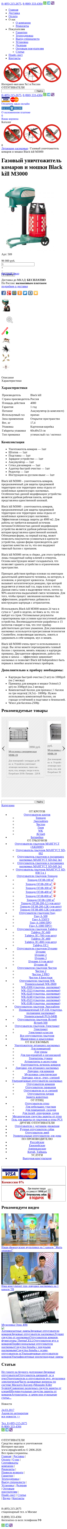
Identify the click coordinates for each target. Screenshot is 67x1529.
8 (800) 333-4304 (33, 3)
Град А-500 (41, 916)
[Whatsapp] (44, 3)
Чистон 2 (40, 971)
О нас (15, 1459)
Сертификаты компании (9, 1464)
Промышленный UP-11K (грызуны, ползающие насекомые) (41, 1011)
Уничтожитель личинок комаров (41, 1064)
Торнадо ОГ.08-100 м (40, 879)
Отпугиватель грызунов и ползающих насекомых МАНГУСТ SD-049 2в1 (40, 865)
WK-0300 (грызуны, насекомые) (40, 987)
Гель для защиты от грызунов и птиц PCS (37, 1119)
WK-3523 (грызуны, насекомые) (40, 990)
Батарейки (37, 837)
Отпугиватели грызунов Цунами (37, 948)
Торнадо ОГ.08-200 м (39, 884)
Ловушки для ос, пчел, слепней (41, 1077)
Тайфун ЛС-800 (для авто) (41, 942)
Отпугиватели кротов (37, 814)
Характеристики (11, 380)
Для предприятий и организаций (41, 1055)
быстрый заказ (10, 273)
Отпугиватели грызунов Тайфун (37, 929)
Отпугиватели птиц (37, 1103)
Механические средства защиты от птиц (37, 1116)
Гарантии (21, 32)
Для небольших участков (41, 1106)
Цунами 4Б (41, 964)
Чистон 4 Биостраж (41, 977)
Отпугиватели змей (37, 1132)
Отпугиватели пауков (41, 1093)
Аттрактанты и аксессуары (40, 1061)
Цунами (41, 951)
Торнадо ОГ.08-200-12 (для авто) (40, 903)
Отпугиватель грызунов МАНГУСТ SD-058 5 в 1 (41, 871)
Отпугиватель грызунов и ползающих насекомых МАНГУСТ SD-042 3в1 (40, 858)
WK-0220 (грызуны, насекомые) (40, 993)
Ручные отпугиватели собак (37, 1129)
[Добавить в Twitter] (25, 293)
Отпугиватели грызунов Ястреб (37, 1019)
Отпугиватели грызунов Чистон (37, 967)
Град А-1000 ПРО (40, 922)
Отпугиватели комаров (41, 1084)
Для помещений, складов (40, 1109)
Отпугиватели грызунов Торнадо (37, 876)
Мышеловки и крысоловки (37, 1038)
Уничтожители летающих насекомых (37, 1045)
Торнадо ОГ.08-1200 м (41, 900)
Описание (7, 377)
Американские (37, 1148)
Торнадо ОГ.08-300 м (39, 888)
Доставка (14, 13)
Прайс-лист (16, 55)
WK (40, 830)
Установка (22, 42)
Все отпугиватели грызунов (37, 1035)
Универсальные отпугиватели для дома (37, 1135)
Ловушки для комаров (40, 1071)
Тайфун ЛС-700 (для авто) (41, 935)
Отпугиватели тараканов (40, 1087)
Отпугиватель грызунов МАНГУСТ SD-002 (41, 852)
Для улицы (40, 1051)
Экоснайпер (40, 821)
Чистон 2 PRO (40, 974)
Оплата (13, 16)
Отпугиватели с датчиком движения (37, 1126)
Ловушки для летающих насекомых (37, 1067)
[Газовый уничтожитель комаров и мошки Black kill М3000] (33, 316)
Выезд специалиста (27, 38)
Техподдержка (24, 35)
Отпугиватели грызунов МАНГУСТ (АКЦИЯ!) (37, 845)
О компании (23, 22)
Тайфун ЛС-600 (40, 932)
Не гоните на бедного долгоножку (22, 1371)
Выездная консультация (37, 1158)
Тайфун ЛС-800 (40, 938)
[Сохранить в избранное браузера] (36, 293)
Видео (6, 1498)
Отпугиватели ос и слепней (41, 1090)
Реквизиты (22, 25)
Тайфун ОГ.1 (41, 945)
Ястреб (40, 834)
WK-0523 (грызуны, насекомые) (40, 1000)
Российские (37, 1142)
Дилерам (21, 45)
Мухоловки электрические (40, 1074)
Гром (41, 827)
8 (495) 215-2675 (11, 3)
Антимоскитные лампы (15, 1330)
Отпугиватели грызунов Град (37, 912)
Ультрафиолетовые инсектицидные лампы (37, 1356)
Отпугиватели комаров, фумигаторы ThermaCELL (29, 1339)
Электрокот (41, 1029)
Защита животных (37, 1096)
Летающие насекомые (14, 148)
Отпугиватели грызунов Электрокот (37, 1025)
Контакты (15, 58)
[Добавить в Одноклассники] (20, 293)
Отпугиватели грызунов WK (37, 980)
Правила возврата (12, 1472)
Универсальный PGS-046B (40, 1016)
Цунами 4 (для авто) (40, 961)
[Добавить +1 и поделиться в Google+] (9, 293)
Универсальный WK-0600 (40, 983)
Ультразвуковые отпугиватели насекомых (37, 1080)
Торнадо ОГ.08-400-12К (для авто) (40, 909)
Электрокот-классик (40, 1032)
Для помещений (41, 1048)
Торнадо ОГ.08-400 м (39, 891)
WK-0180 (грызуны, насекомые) (40, 1003)
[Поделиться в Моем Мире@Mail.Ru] (14, 293)
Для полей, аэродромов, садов (40, 1113)
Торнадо (41, 817)
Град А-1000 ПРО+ (40, 925)
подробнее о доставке (14, 286)
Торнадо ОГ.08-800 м (39, 896)
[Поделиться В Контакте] (30, 293)
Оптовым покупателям (30, 48)
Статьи (20, 51)
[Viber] (52, 3)
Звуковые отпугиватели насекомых (32, 1334)
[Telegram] (48, 3)
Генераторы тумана (41, 1058)
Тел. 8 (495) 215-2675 (14, 1423)
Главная (13, 9)
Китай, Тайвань (37, 1151)
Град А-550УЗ (40, 919)
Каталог (6, 122)
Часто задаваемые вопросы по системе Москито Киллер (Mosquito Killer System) (28, 1385)
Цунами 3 (41, 958)
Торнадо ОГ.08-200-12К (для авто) (40, 906)
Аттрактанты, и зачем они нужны (31, 1394)
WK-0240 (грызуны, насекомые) (40, 996)
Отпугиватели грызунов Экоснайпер (37, 1006)
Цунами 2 (41, 954)
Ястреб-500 (41, 1022)
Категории (7, 805)
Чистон (40, 824)
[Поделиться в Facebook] (3, 293)
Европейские (37, 1145)
